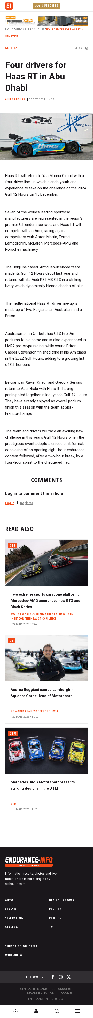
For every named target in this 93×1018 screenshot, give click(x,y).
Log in (9, 503)
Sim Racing (14, 918)
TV (51, 927)
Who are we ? (16, 955)
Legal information (40, 992)
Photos (55, 918)
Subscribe (49, 5)
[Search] (56, 1011)
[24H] (15, 1011)
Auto (18, 29)
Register (26, 503)
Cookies (66, 992)
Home (9, 29)
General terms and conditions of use (46, 989)
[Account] (36, 1011)
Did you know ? (62, 900)
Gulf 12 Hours (34, 29)
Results (55, 909)
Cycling (11, 927)
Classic (11, 909)
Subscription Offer (21, 946)
